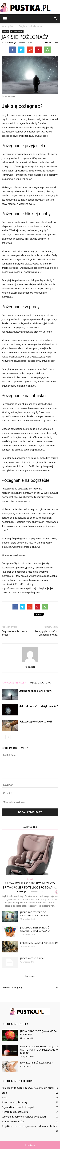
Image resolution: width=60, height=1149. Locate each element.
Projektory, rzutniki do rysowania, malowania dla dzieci (30, 1126)
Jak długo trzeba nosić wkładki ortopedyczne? (35, 929)
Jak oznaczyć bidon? (32, 958)
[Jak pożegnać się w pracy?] (10, 694)
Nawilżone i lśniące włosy (36, 1062)
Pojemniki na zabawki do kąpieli (18, 1107)
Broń (4, 1092)
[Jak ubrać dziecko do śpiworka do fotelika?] (10, 916)
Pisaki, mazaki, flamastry (14, 1102)
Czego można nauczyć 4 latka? (39, 942)
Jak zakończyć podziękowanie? (38, 706)
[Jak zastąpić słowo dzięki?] (10, 725)
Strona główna (8, 26)
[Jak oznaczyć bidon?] (10, 962)
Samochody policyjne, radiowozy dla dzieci (24, 1116)
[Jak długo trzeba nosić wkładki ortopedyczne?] (10, 931)
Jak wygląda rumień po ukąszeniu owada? (46, 633)
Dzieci (30, 879)
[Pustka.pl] (30, 7)
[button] (55, 18)
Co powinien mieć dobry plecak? (14, 633)
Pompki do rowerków (13, 1121)
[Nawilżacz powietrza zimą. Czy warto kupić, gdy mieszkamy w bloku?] (10, 1050)
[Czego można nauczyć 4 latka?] (10, 946)
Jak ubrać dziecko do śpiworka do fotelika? (34, 914)
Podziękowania (17, 31)
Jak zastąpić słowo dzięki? (35, 721)
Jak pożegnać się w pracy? (35, 690)
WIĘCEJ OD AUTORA (40, 682)
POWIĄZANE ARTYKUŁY (14, 682)
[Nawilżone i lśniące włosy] (10, 1066)
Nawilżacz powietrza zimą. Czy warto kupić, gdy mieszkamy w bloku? (39, 1049)
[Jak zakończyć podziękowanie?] (10, 709)
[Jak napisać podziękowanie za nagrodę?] (10, 1035)
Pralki (4, 1097)
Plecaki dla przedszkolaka (15, 1111)
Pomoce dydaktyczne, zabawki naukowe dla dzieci (28, 1087)
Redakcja (11, 42)
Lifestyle (5, 31)
